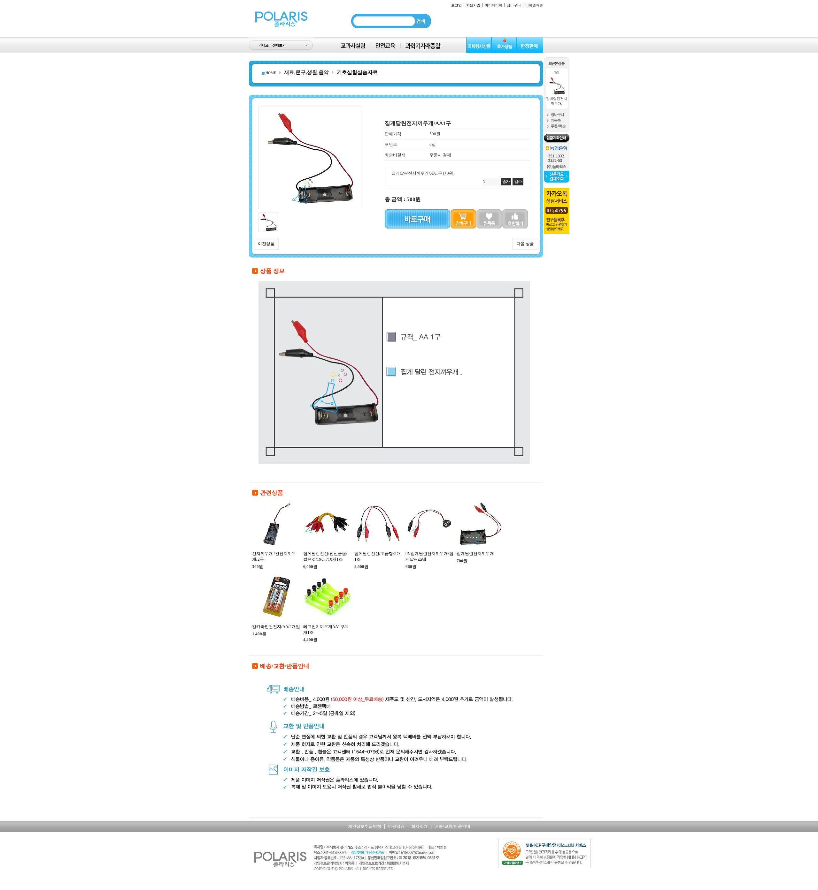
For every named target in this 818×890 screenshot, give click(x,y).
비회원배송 (534, 5)
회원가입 (473, 5)
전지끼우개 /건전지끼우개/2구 (274, 556)
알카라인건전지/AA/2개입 (276, 626)
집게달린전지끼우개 (475, 553)
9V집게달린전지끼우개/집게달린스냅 (429, 556)
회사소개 (419, 826)
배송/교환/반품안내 (452, 826)
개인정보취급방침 (364, 826)
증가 (506, 181)
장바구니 (514, 5)
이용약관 (396, 826)
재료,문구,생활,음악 (306, 72)
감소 (517, 181)
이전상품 (266, 243)
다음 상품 (525, 243)
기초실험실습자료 (357, 72)
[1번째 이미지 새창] (268, 215)
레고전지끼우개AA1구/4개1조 (325, 629)
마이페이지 (493, 5)
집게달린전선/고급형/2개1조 (377, 556)
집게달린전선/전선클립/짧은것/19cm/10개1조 (325, 556)
